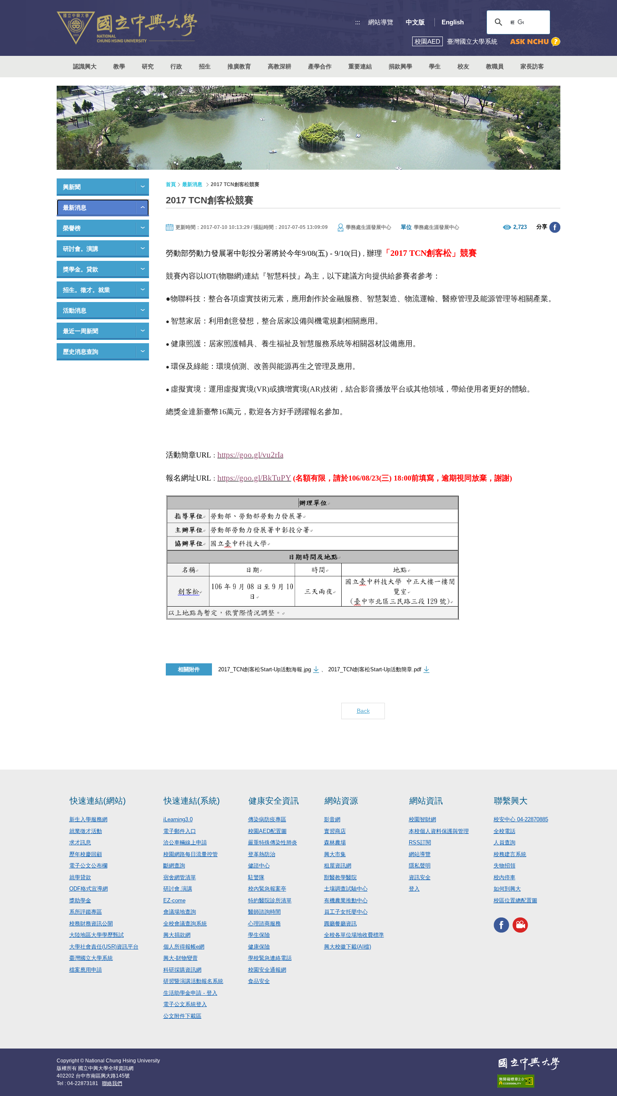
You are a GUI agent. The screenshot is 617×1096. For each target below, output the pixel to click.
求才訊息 (80, 842)
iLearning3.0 (178, 819)
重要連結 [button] (360, 66)
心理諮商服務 (264, 923)
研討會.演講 (177, 889)
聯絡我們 (112, 1083)
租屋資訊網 (337, 865)
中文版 (415, 22)
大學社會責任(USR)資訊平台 (104, 947)
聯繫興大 (511, 800)
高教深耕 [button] (279, 66)
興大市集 (335, 854)
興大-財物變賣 (180, 958)
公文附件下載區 (182, 1016)
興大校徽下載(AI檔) (347, 947)
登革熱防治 (261, 854)
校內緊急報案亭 (267, 889)
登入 (414, 889)
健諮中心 (259, 865)
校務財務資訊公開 (91, 923)
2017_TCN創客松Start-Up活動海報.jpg (264, 669)
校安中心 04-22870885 (521, 819)
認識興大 (85, 66)
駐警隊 (256, 877)
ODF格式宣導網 (88, 889)
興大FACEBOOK (501, 925)
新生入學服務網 (88, 819)
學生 (435, 66)
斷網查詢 (174, 865)
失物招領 (504, 865)
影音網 (332, 819)
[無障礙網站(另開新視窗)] (528, 1081)
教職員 (495, 66)
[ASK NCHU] (535, 42)
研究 (148, 66)
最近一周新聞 (80, 331)
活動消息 (74, 310)
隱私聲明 (420, 865)
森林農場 (335, 842)
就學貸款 (80, 877)
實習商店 (335, 831)
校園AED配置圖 (267, 831)
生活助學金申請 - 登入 (190, 993)
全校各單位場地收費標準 (354, 935)
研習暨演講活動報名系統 (193, 981)
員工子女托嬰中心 (346, 912)
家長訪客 (532, 66)
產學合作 (320, 66)
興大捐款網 (177, 935)
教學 (119, 66)
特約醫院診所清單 (270, 900)
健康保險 (259, 947)
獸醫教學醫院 (340, 877)
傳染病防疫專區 (267, 819)
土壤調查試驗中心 (346, 889)
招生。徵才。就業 (86, 289)
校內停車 (504, 877)
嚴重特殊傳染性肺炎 (272, 842)
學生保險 (259, 935)
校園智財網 (422, 819)
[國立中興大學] (127, 28)
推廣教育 (239, 66)
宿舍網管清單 (179, 877)
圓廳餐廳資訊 (340, 923)
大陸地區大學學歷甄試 (96, 935)
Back (363, 710)
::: (357, 22)
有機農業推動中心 (346, 900)
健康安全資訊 (273, 800)
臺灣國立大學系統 (91, 958)
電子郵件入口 (179, 831)
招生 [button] (205, 66)
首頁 (171, 184)
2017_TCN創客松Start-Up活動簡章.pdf (374, 669)
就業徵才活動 (85, 831)
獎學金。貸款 (80, 269)
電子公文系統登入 (185, 1004)
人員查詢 (504, 842)
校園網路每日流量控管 (190, 854)
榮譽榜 (72, 228)
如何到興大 (507, 889)
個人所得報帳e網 (183, 947)
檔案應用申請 (85, 970)
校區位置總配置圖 (515, 900)
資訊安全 (420, 877)
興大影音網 (520, 925)
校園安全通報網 (267, 970)
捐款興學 (400, 66)
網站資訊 (426, 800)
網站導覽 (380, 22)
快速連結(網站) (98, 800)
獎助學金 (80, 900)
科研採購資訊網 (182, 970)
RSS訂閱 (420, 842)
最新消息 (74, 207)
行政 (176, 66)
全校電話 (504, 831)
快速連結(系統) (192, 800)
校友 (463, 66)
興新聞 (72, 187)
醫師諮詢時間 (264, 912)
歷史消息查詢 (80, 351)
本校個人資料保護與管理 (439, 831)
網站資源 (341, 800)
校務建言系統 (510, 854)
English (453, 22)
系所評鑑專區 (85, 912)
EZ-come (174, 900)
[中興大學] (528, 1063)
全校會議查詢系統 (185, 923)
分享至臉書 (554, 227)
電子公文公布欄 (88, 865)
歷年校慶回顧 (85, 854)
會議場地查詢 (179, 912)
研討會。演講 (80, 248)
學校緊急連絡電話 (270, 958)
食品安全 (259, 981)
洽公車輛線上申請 (185, 842)
